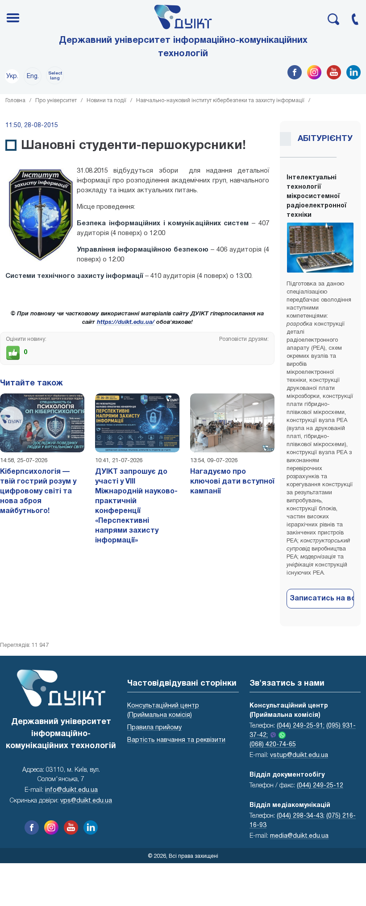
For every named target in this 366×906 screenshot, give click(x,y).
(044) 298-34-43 (300, 816)
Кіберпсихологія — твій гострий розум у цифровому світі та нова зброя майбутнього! (38, 491)
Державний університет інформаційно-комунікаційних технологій (183, 47)
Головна (15, 100)
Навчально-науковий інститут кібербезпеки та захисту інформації (220, 100)
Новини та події (106, 100)
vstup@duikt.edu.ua (299, 755)
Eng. (33, 76)
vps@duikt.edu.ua (86, 801)
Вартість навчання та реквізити (176, 740)
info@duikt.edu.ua (71, 790)
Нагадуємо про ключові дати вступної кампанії (232, 482)
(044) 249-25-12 (320, 786)
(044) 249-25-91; (300, 726)
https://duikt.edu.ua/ (125, 322)
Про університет (56, 100)
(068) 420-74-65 (273, 745)
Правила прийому (154, 728)
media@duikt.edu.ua (299, 836)
